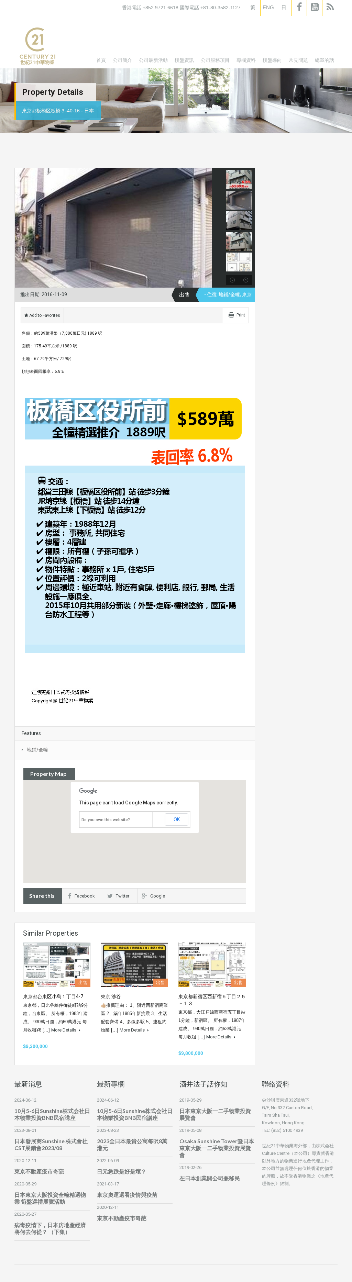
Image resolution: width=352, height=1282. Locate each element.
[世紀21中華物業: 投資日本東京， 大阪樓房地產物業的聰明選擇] (37, 47)
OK (177, 819)
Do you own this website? (105, 819)
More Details (64, 1030)
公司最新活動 (153, 60)
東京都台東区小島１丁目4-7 (53, 996)
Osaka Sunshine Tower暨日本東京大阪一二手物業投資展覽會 (216, 1148)
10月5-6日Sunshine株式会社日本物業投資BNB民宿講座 (52, 1114)
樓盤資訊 (184, 60)
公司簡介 (122, 60)
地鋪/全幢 (37, 750)
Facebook (85, 896)
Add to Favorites (44, 315)
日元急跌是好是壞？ (121, 1171)
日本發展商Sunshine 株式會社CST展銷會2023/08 (51, 1144)
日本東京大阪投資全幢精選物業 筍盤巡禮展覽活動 (50, 1198)
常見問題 (298, 60)
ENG (268, 7)
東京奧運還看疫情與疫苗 (127, 1194)
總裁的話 (324, 60)
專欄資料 (246, 60)
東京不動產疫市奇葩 (39, 1171)
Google (157, 896)
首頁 (101, 60)
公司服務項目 (215, 60)
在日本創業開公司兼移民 (209, 1178)
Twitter (122, 896)
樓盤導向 (272, 60)
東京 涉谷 (111, 996)
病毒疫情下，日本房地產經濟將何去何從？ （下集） (50, 1228)
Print (240, 315)
